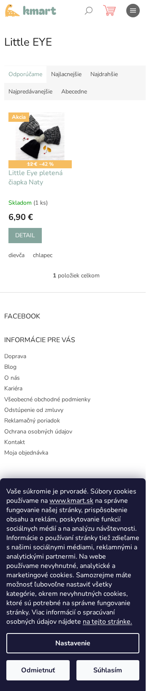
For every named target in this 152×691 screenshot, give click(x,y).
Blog (10, 367)
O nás (12, 378)
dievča (16, 255)
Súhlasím (107, 670)
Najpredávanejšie (30, 92)
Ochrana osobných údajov (38, 432)
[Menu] (133, 10)
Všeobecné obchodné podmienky (47, 399)
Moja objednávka (26, 453)
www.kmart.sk (71, 500)
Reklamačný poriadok (32, 421)
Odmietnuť (38, 670)
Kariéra (13, 388)
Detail (25, 235)
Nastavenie (72, 643)
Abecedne (74, 92)
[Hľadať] (88, 10)
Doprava (15, 356)
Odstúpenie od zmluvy (33, 410)
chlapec (42, 255)
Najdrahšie (104, 74)
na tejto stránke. (107, 621)
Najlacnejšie (66, 74)
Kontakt (14, 442)
